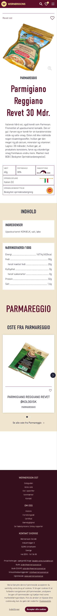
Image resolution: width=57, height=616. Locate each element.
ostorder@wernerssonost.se (34, 568)
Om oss (29, 505)
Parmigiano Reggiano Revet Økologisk (28, 402)
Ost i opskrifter (28, 491)
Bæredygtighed (28, 522)
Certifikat (28, 518)
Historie (28, 511)
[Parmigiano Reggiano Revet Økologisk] (28, 359)
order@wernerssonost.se (31, 564)
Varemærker (28, 494)
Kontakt (28, 498)
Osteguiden (28, 483)
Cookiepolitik (45, 601)
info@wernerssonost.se (38, 572)
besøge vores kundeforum (42, 560)
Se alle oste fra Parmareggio (27, 422)
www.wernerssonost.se (33, 576)
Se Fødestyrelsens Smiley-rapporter (28, 526)
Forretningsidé (28, 515)
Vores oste (28, 487)
